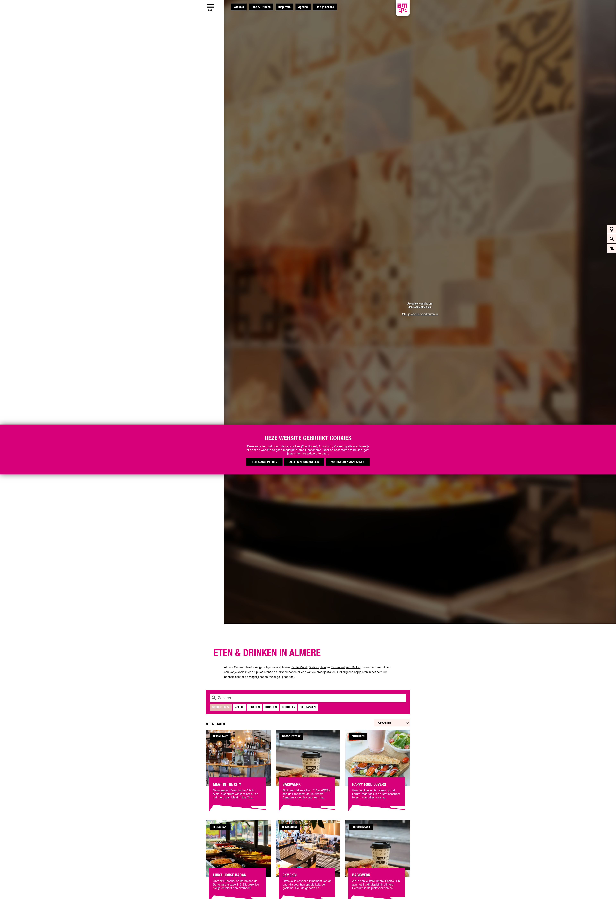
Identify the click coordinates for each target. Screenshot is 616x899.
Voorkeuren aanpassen (347, 462)
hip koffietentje (263, 672)
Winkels (239, 7)
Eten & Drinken (261, 7)
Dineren (254, 707)
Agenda (303, 7)
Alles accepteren (264, 462)
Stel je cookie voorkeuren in (420, 314)
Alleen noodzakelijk (304, 462)
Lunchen (271, 707)
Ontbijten (219, 707)
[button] (606, 889)
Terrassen (308, 707)
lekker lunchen (287, 672)
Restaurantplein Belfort (345, 667)
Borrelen (288, 707)
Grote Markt (299, 667)
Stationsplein (317, 667)
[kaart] (611, 229)
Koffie (239, 707)
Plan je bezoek (325, 7)
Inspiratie (284, 7)
